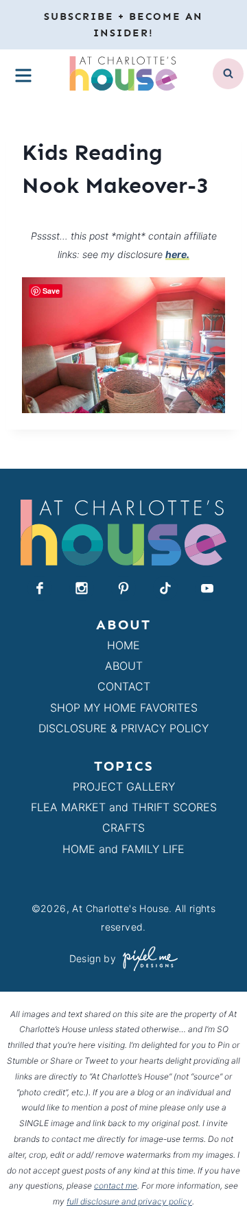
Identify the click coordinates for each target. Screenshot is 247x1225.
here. (177, 254)
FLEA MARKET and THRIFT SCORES (124, 807)
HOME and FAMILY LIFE (123, 849)
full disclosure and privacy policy (129, 1201)
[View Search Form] (228, 73)
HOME (123, 645)
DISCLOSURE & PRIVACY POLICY (123, 728)
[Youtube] (207, 588)
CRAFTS (123, 828)
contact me (115, 1185)
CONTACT (123, 686)
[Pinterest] (123, 588)
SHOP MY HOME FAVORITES (124, 707)
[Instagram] (81, 588)
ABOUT (124, 666)
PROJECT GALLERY (124, 786)
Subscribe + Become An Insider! (123, 24)
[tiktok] (165, 588)
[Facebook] (39, 588)
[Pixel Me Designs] (147, 958)
